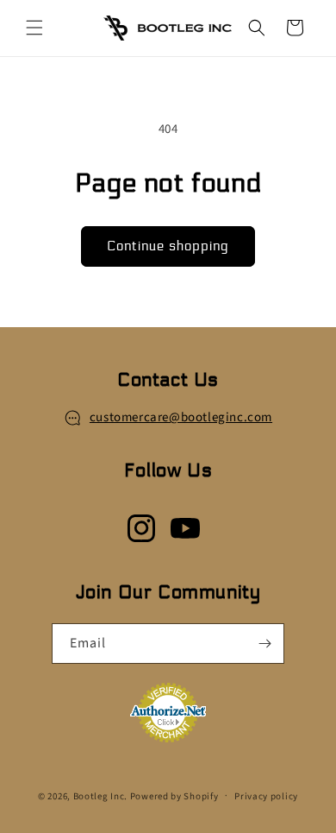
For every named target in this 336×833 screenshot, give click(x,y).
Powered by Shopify (174, 795)
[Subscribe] (264, 643)
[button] (34, 28)
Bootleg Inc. (100, 795)
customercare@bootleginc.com (181, 417)
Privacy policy (266, 796)
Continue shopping (168, 246)
